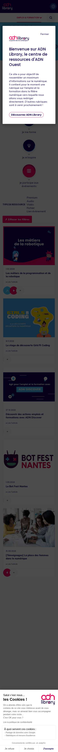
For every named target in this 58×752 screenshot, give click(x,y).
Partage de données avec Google (20, 732)
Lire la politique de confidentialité (17, 722)
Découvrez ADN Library (26, 115)
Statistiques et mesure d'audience (20, 735)
